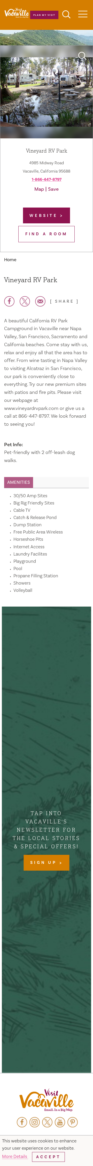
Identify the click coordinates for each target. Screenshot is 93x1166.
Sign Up (44, 862)
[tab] (18, 482)
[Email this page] (40, 301)
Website (44, 215)
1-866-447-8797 (46, 179)
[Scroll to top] (72, 1151)
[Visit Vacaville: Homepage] (46, 1100)
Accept (48, 1157)
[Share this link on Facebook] (9, 301)
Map (39, 189)
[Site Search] (66, 15)
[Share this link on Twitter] (25, 301)
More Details (15, 1157)
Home (10, 260)
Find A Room (46, 234)
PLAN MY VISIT (44, 14)
